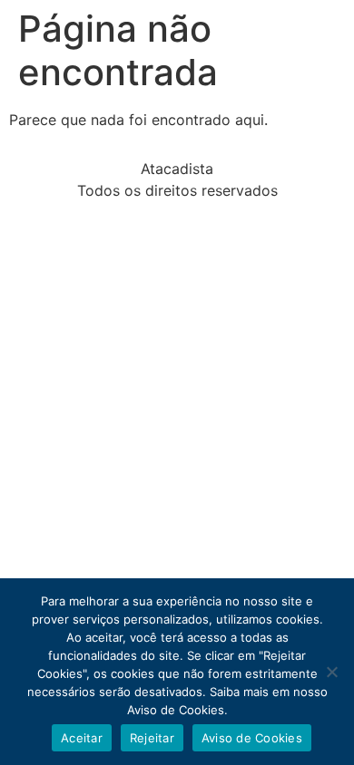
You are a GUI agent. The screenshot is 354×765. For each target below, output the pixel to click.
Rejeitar (152, 738)
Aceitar (82, 738)
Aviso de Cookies (252, 738)
